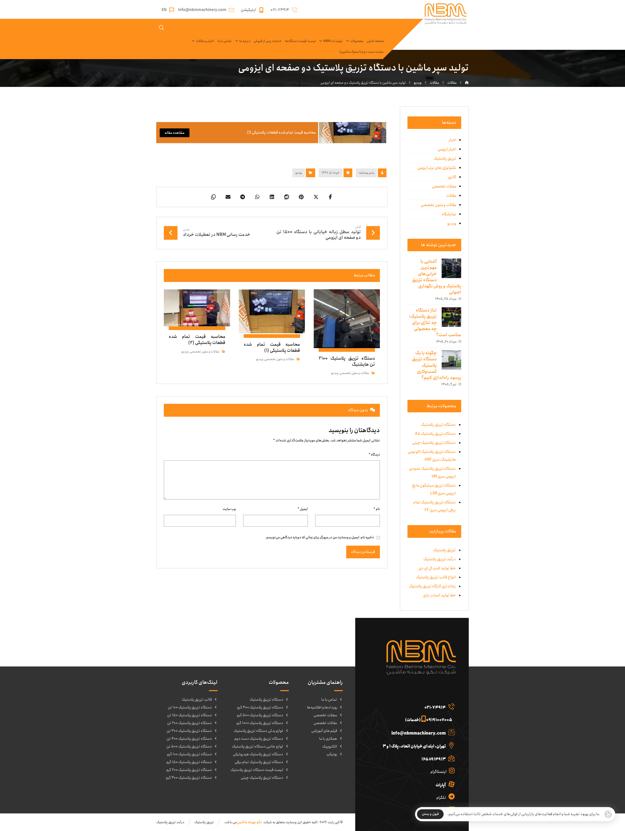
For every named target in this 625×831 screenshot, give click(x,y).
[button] (330, 197)
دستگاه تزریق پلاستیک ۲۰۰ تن (189, 723)
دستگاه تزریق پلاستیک (266, 700)
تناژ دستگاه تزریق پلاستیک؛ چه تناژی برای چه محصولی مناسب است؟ (435, 322)
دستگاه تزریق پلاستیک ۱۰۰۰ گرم (259, 723)
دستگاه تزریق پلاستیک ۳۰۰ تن (189, 731)
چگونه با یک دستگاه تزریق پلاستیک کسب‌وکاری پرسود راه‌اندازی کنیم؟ (436, 365)
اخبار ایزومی (447, 149)
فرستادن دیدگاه (363, 552)
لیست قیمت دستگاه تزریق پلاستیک (256, 770)
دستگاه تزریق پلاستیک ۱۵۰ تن (189, 715)
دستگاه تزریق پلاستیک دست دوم (258, 739)
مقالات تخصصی (325, 723)
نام (377, 509)
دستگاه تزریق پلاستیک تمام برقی (259, 762)
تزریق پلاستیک (445, 159)
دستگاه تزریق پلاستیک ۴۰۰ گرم (260, 707)
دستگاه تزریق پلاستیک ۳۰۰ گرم (189, 778)
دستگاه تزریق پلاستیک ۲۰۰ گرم (189, 770)
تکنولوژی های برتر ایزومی (436, 168)
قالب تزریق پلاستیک (197, 700)
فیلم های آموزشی (324, 731)
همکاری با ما (328, 739)
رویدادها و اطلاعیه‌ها (322, 707)
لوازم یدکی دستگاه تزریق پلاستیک (258, 731)
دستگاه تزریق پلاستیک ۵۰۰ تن (189, 746)
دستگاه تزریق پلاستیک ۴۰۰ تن (189, 739)
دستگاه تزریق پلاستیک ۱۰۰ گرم (189, 754)
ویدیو (298, 172)
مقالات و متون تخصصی (354, 373)
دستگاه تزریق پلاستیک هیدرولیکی (258, 754)
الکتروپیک (329, 746)
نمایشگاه (449, 214)
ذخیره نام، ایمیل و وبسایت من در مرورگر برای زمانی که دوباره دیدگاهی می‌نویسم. (319, 537)
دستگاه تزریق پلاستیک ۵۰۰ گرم (260, 715)
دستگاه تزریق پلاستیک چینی (262, 778)
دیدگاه (374, 454)
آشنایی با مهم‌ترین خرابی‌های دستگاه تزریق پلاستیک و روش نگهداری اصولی (436, 277)
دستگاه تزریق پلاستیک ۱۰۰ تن (190, 707)
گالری (452, 177)
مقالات (451, 196)
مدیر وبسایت (366, 172)
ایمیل (303, 509)
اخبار (452, 140)
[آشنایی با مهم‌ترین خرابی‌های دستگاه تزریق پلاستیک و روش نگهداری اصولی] (451, 268)
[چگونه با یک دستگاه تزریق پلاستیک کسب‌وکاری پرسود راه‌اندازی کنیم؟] (451, 360)
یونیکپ (331, 754)
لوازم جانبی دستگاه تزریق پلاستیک (257, 746)
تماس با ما (329, 700)
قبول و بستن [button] (430, 814)
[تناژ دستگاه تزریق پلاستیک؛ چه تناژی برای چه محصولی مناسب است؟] (451, 317)
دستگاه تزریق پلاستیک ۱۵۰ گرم (189, 762)
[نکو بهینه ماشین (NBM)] (467, 82)
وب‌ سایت (229, 509)
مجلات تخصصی (444, 186)
